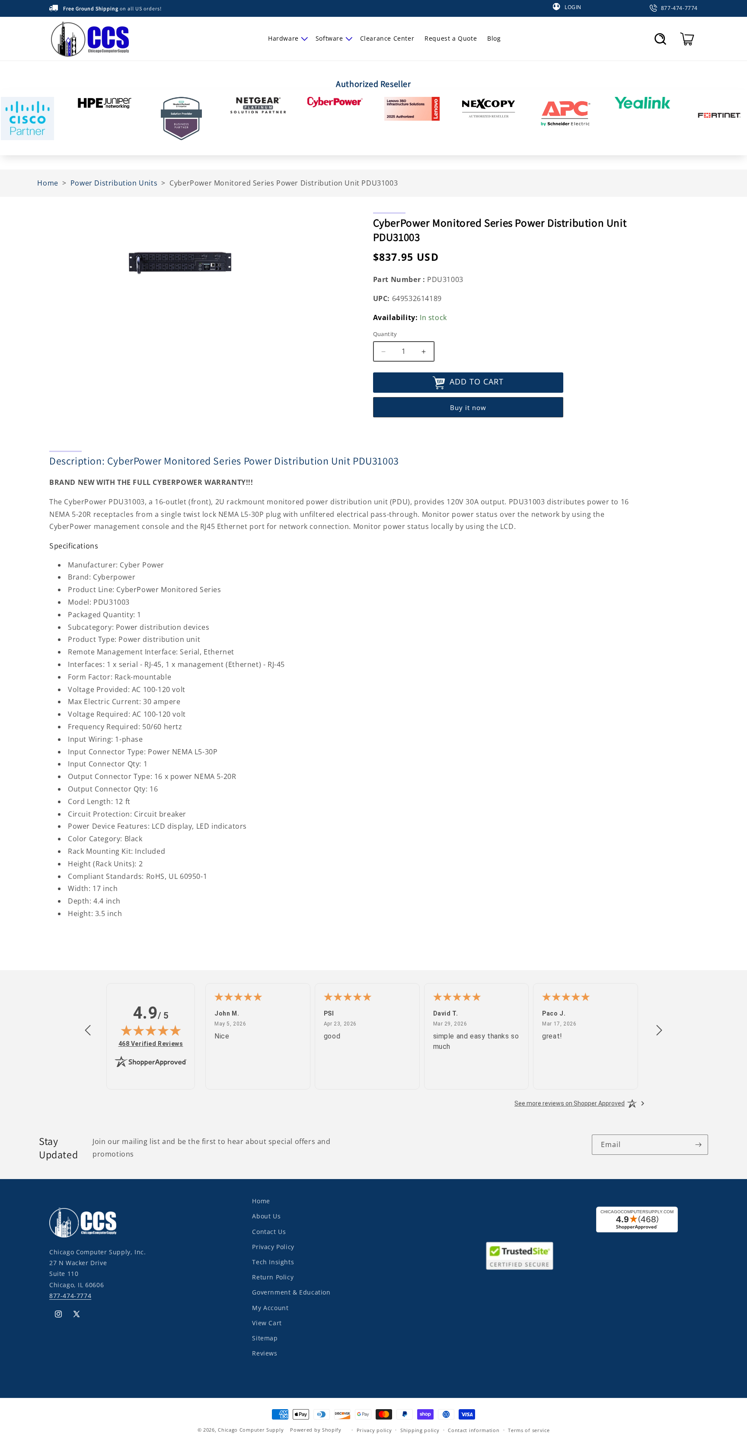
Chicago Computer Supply (251, 1429)
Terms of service (528, 1429)
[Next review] (659, 1030)
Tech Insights (273, 1261)
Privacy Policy (273, 1246)
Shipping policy (420, 1429)
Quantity (385, 334)
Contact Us (269, 1231)
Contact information (473, 1429)
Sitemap (265, 1337)
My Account (270, 1307)
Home (261, 1201)
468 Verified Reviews (150, 1043)
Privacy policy (374, 1429)
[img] (151, 1030)
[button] (286, 38)
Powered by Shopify (316, 1429)
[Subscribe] (698, 1145)
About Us (266, 1216)
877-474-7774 (70, 1295)
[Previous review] (87, 1030)
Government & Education (291, 1292)
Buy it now (468, 407)
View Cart (266, 1322)
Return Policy (273, 1276)
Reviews (264, 1353)
